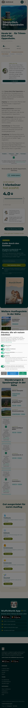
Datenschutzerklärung (6, 342)
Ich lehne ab (4, 373)
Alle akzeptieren (23, 373)
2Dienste (7, 350)
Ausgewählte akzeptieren (13, 373)
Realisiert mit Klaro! (23, 376)
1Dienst (7, 346)
